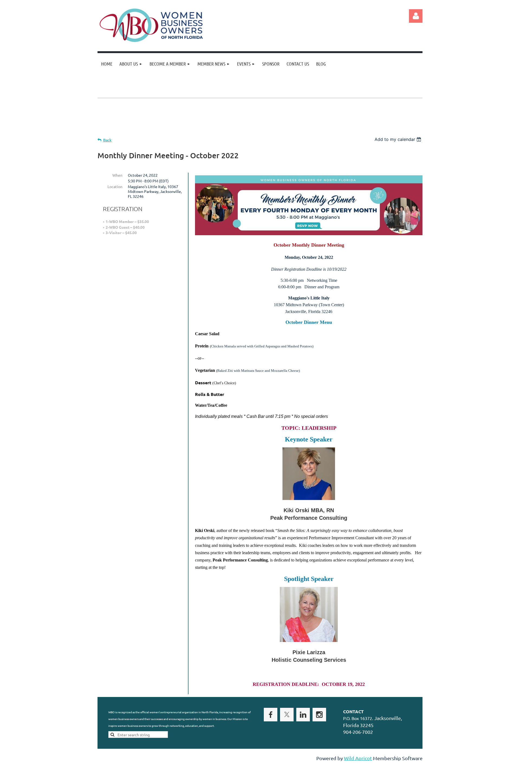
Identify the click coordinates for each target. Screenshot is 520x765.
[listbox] (398, 139)
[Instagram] (319, 714)
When (117, 175)
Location (115, 186)
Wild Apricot (358, 758)
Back (107, 140)
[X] (287, 714)
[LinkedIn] (303, 714)
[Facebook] (270, 714)
